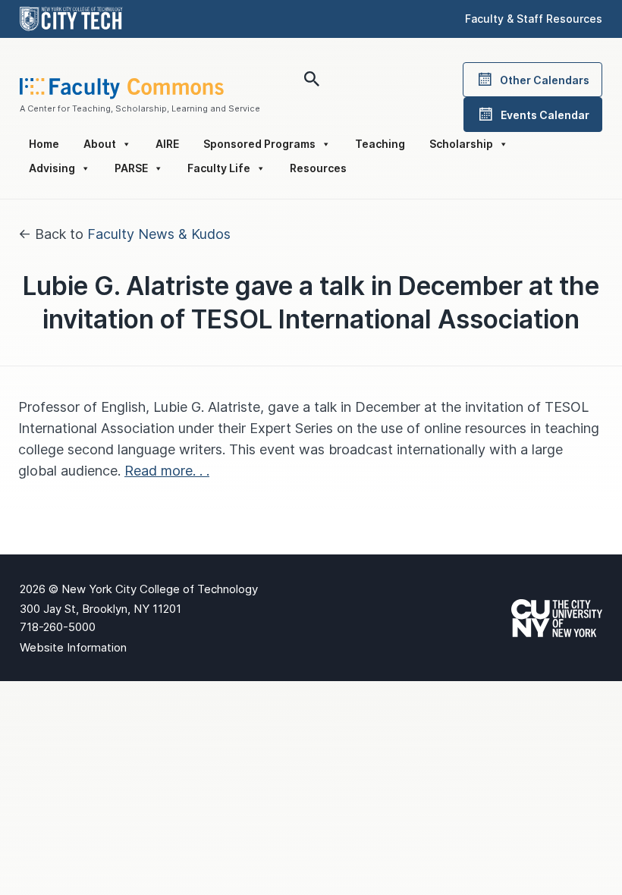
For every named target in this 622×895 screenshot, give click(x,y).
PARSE (131, 168)
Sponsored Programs (259, 143)
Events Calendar (545, 114)
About (99, 143)
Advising (52, 168)
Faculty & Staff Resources (533, 18)
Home (44, 143)
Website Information (73, 647)
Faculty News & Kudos (159, 234)
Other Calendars (544, 80)
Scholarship (461, 143)
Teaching (380, 143)
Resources (318, 168)
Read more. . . (166, 471)
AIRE (167, 143)
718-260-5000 (58, 627)
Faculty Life (218, 168)
